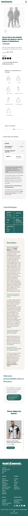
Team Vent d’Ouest (6, 469)
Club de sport (5, 483)
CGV (14, 511)
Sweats (15, 483)
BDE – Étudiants (5, 488)
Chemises (16, 482)
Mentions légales (23, 509)
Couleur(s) (4, 56)
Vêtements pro (17, 488)
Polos (15, 480)
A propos (4, 467)
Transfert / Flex (5, 504)
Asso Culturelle (5, 480)
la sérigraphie (13, 362)
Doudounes (16, 487)
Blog (3, 472)
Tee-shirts (16, 478)
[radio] (3, 58)
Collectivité (4, 485)
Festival (3, 490)
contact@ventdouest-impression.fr (18, 500)
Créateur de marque (6, 487)
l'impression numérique (11, 364)
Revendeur (4, 493)
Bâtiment (4, 478)
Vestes (15, 485)
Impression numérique (6, 503)
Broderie (4, 501)
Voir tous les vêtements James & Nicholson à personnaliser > (13, 397)
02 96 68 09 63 (17, 502)
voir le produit (11, 447)
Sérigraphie (4, 499)
